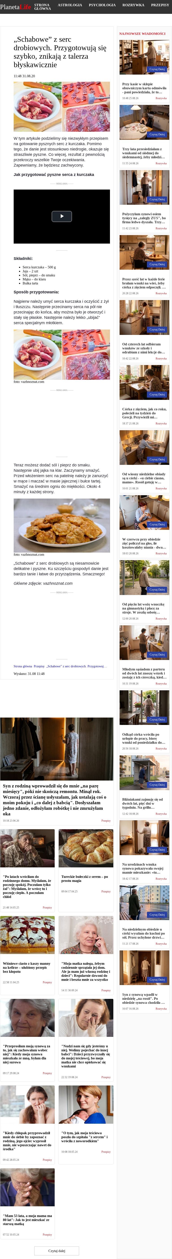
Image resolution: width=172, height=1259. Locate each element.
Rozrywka (133, 5)
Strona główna (42, 6)
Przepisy (160, 5)
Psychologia (102, 5)
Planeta (15, 7)
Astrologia (70, 5)
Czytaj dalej (56, 1251)
